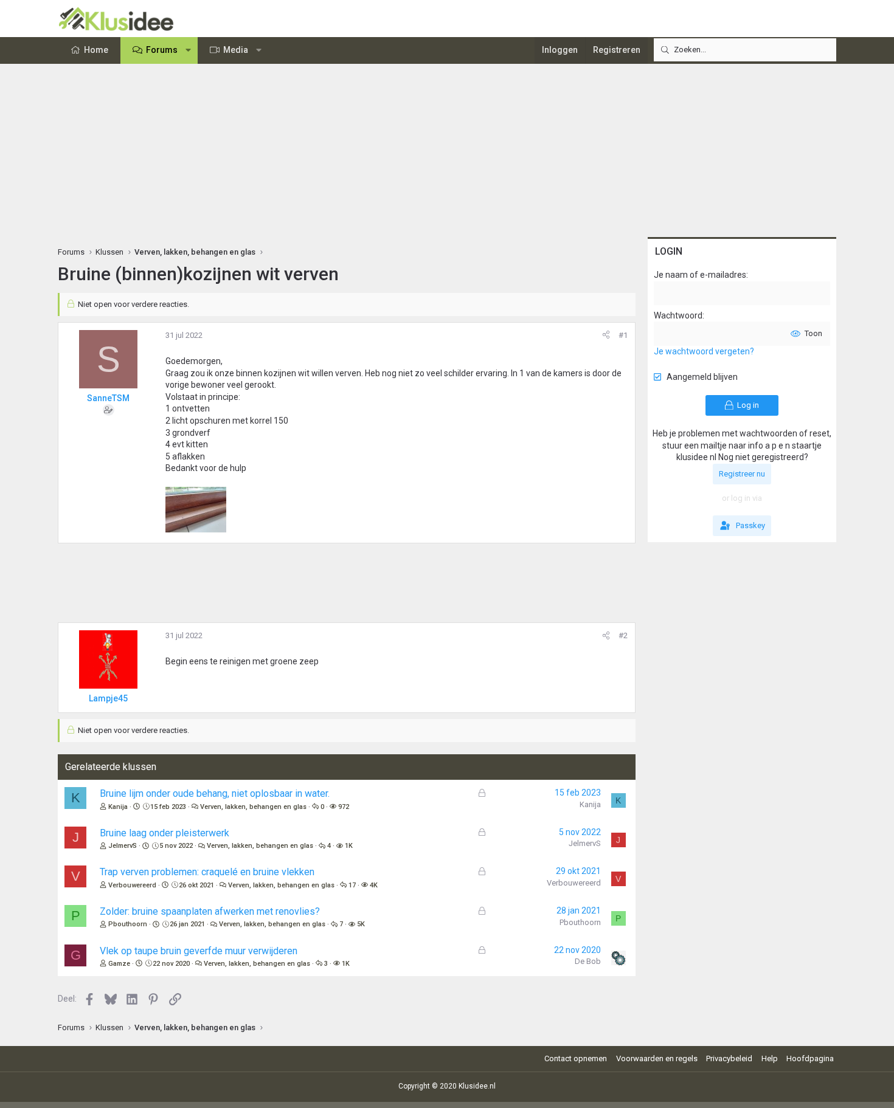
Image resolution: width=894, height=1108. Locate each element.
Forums (162, 50)
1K (349, 846)
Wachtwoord (678, 315)
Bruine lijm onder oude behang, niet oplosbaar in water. (215, 793)
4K (374, 885)
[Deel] (606, 335)
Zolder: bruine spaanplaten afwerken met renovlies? (210, 911)
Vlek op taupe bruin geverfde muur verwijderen (198, 951)
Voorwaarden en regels (657, 1058)
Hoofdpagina (810, 1058)
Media (235, 50)
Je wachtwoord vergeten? (704, 351)
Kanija (118, 807)
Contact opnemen (575, 1058)
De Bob (588, 961)
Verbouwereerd (132, 885)
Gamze (119, 964)
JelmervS (122, 846)
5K (361, 924)
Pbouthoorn (127, 924)
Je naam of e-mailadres (700, 275)
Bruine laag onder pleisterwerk (164, 833)
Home (96, 50)
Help (769, 1058)
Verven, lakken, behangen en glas (253, 807)
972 (343, 807)
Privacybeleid (729, 1058)
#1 (623, 335)
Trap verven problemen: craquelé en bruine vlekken (207, 872)
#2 (623, 635)
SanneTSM (108, 398)
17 (352, 885)
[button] (188, 50)
